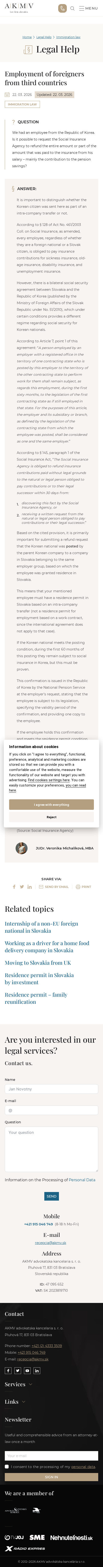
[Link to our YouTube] (27, 1370)
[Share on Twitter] (22, 887)
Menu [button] (91, 8)
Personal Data (82, 1180)
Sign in (51, 1477)
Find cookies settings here (49, 780)
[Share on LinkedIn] (30, 887)
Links (11, 1402)
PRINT (86, 887)
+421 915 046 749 (62, 8)
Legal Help (44, 37)
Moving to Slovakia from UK (38, 962)
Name (10, 1080)
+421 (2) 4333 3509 (47, 1346)
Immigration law (68, 37)
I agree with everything (51, 804)
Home (27, 37)
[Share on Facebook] (14, 887)
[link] (72, 8)
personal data (83, 1467)
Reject (52, 817)
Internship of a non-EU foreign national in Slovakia (41, 927)
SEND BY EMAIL (57, 887)
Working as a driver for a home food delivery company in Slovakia (47, 946)
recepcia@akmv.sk (50, 1243)
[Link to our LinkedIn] (37, 1370)
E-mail (10, 1101)
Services (15, 1384)
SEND (52, 1196)
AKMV (19, 8)
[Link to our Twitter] (17, 1370)
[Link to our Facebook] (8, 1370)
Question (13, 1122)
